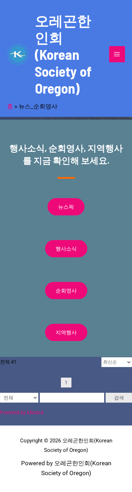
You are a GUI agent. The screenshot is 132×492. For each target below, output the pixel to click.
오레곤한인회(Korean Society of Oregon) (63, 54)
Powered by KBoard (21, 412)
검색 (119, 397)
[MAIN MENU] (117, 54)
